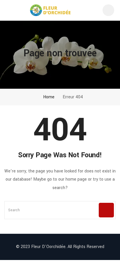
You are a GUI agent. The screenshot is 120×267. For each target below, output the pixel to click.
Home (48, 97)
